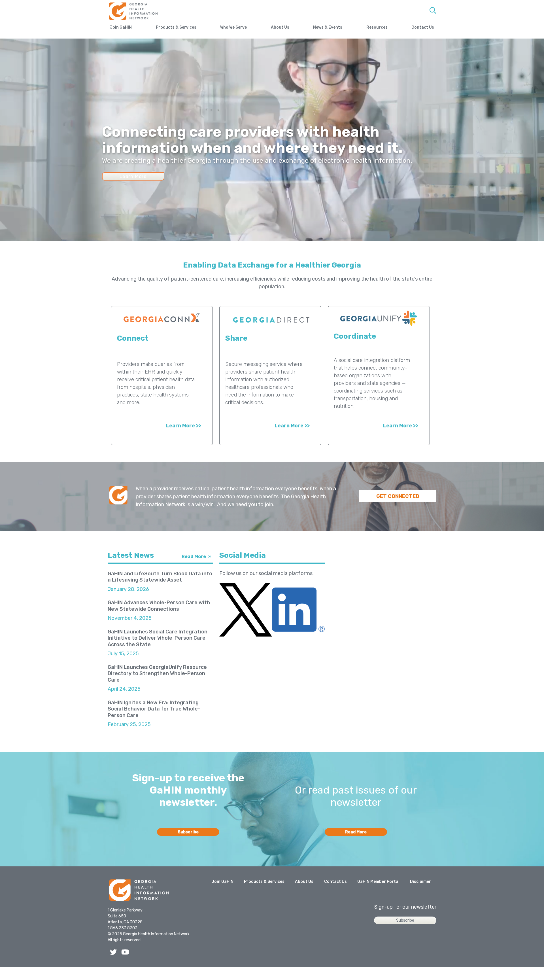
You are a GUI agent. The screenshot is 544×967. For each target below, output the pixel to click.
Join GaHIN (121, 27)
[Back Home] (139, 891)
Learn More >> (183, 426)
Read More (194, 556)
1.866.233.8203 (122, 928)
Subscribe (188, 832)
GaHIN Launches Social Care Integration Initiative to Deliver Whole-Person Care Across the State (157, 638)
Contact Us (422, 27)
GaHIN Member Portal (378, 881)
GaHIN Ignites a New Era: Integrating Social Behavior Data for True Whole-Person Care (154, 708)
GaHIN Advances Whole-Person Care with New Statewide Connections (159, 605)
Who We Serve (233, 27)
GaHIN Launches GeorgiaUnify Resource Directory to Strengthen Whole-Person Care (157, 673)
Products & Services (176, 27)
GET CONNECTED (397, 496)
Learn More (133, 176)
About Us (280, 27)
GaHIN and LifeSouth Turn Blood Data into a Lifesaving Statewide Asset (160, 577)
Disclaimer (420, 881)
